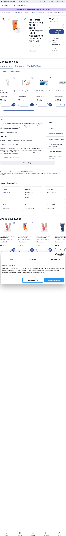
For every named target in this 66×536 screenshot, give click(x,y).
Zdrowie (8, 12)
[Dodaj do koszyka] (13, 104)
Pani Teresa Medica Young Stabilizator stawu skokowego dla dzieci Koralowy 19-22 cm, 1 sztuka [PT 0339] (43, 237)
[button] (33, 47)
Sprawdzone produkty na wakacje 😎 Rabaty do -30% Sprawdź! (32, 9)
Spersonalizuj (32, 280)
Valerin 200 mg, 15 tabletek (25, 91)
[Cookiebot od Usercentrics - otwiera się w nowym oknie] (56, 254)
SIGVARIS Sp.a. (9, 171)
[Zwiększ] (62, 26)
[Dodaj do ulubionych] (24, 19)
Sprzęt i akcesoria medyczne (21, 12)
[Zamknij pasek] (62, 10)
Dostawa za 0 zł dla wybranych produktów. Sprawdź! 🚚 (14, 1)
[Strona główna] (2, 13)
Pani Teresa (6, 192)
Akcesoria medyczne (38, 12)
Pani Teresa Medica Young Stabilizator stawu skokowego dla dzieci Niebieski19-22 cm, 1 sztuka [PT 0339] (25, 237)
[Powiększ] (9, 19)
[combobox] (38, 5)
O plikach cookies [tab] (54, 259)
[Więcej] (62, 49)
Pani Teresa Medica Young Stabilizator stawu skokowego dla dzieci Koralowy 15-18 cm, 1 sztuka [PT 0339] (7, 237)
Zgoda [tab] (11, 259)
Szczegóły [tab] (33, 259)
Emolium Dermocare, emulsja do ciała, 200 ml (7, 91)
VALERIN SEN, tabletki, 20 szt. (43, 91)
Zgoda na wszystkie (54, 280)
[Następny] (64, 110)
